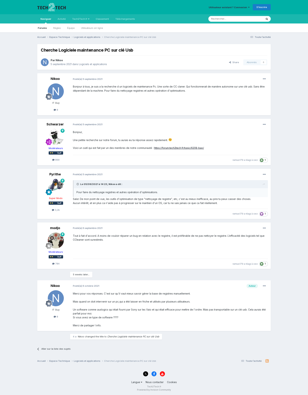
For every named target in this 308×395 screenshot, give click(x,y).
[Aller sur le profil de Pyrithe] (56, 187)
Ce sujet (253, 18)
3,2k (57, 209)
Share (235, 62)
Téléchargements (125, 18)
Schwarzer (55, 124)
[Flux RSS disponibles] (267, 361)
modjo (55, 228)
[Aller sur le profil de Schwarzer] (56, 137)
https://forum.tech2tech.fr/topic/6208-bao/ (179, 147)
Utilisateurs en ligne (92, 27)
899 (57, 159)
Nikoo (59, 60)
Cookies (172, 382)
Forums (42, 27)
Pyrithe (55, 174)
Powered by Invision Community (154, 389)
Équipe (71, 27)
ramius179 (238, 160)
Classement (102, 18)
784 (57, 263)
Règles (57, 27)
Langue (136, 382)
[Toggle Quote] (78, 184)
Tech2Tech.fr (80, 18)
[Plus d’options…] (264, 79)
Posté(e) (87, 79)
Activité (62, 18)
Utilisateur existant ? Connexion (228, 7)
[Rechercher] (267, 19)
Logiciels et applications (93, 64)
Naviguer (45, 18)
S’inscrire (261, 7)
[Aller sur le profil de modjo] (56, 240)
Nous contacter (155, 382)
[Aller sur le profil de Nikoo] (45, 62)
